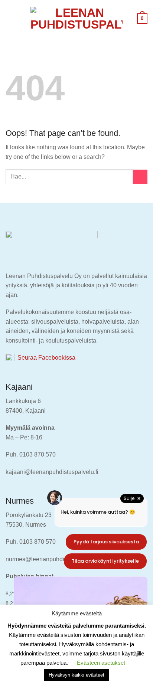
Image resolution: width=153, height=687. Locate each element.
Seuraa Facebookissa (44, 357)
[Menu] (10, 18)
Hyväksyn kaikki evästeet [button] (76, 675)
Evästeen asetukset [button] (101, 663)
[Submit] (140, 177)
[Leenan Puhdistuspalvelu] (76, 18)
